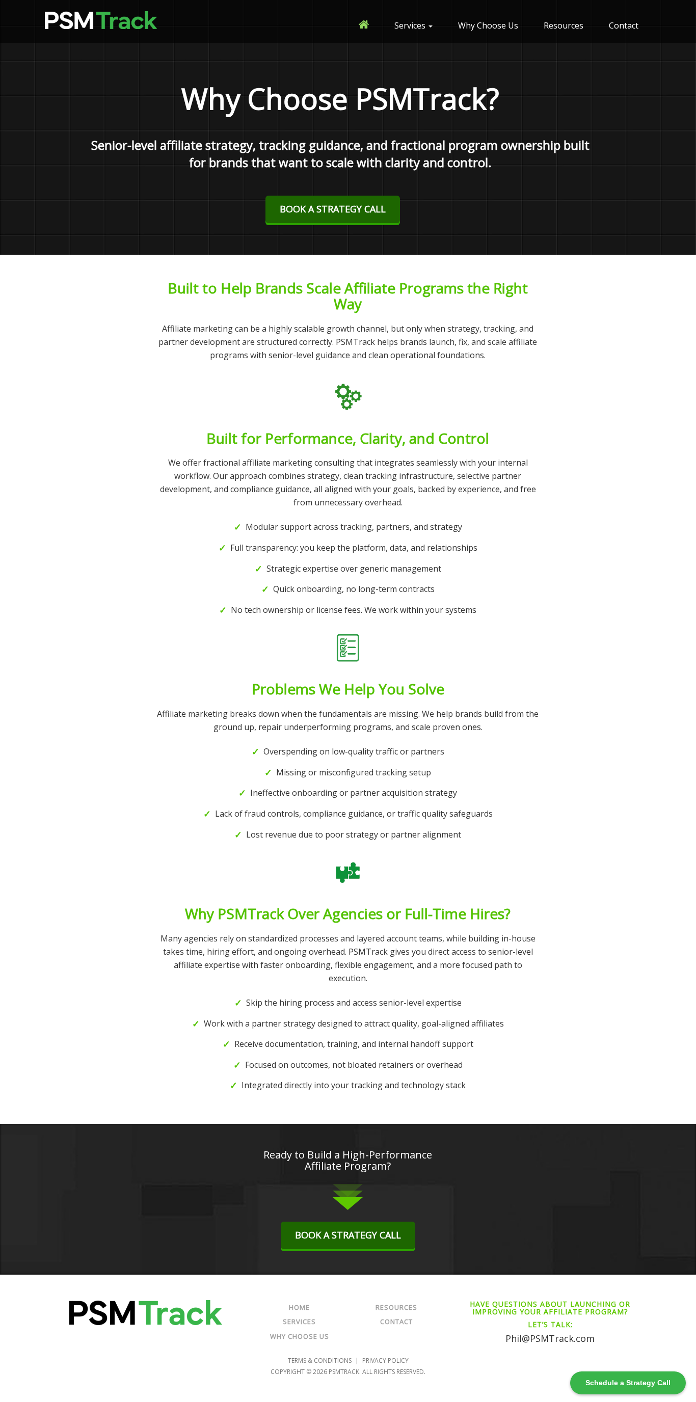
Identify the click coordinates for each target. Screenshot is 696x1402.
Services (410, 25)
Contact (623, 25)
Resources (563, 25)
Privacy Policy (385, 1360)
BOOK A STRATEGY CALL (333, 209)
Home (299, 1307)
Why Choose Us (488, 25)
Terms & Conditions (320, 1360)
